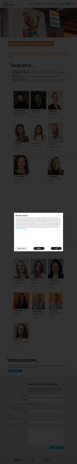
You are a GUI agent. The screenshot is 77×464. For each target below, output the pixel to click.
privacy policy (18, 228)
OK (56, 248)
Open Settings (21, 248)
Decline (39, 248)
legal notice (23, 228)
